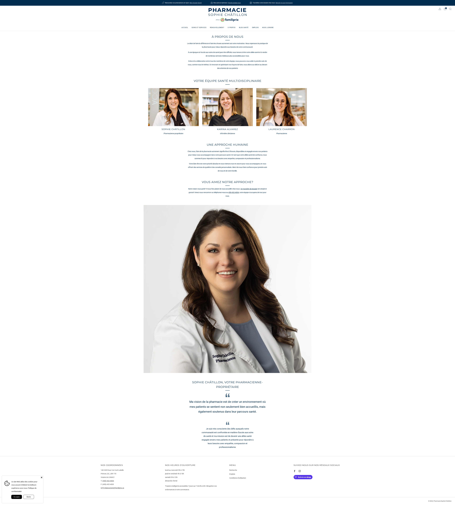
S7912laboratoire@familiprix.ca (112, 488)
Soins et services (199, 27)
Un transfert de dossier (249, 189)
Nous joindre (268, 27)
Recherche (233, 470)
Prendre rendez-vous (234, 3)
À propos (231, 27)
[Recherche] (450, 9)
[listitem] (182, 3)
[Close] (41, 477)
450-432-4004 (233, 192)
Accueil (185, 27)
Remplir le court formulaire (284, 3)
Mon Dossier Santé (196, 3)
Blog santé (243, 27)
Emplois (255, 27)
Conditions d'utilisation (237, 478)
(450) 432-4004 (108, 481)
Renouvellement (217, 27)
